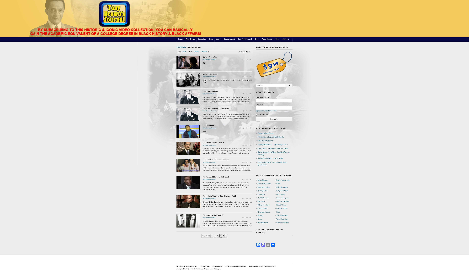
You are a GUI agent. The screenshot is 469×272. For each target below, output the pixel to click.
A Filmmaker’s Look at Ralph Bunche (271, 137)
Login (218, 39)
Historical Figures (282, 198)
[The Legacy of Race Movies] (188, 221)
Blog (256, 39)
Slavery (260, 215)
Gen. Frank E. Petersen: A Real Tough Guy (273, 148)
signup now (260, 111)
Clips (277, 39)
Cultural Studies (282, 187)
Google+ (217, 269)
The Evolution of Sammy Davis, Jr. (216, 160)
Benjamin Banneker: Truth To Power (270, 158)
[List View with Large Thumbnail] (249, 51)
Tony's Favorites (282, 219)
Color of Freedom (264, 187)
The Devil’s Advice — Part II (213, 143)
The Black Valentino (210, 91)
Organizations (262, 208)
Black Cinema (262, 180)
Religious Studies (264, 212)
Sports (260, 219)
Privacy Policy (218, 266)
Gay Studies (280, 194)
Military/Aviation (263, 205)
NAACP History (281, 205)
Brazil (278, 184)
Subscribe (202, 39)
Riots (278, 212)
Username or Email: (263, 97)
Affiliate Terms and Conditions (235, 266)
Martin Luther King (282, 201)
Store (211, 39)
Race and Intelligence (265, 141)
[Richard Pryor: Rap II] (188, 63)
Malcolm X (261, 201)
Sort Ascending (208, 51)
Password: (259, 105)
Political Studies (282, 208)
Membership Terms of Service (186, 266)
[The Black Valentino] (188, 97)
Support (285, 39)
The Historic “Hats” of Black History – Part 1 (219, 196)
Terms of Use (205, 266)
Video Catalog (267, 39)
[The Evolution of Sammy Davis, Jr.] (188, 165)
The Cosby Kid (208, 126)
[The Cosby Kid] (188, 131)
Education (261, 194)
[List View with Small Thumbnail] (244, 51)
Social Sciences (282, 215)
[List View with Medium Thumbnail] (247, 51)
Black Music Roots (264, 184)
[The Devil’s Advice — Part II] (188, 148)
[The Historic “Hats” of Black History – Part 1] (188, 202)
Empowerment (229, 39)
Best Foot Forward (245, 39)
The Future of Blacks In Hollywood (216, 177)
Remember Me (263, 115)
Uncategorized (263, 223)
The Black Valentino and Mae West (216, 108)
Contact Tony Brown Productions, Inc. (262, 266)
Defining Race (262, 191)
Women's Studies (282, 223)
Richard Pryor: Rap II (211, 57)
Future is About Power (265, 133)
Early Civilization (282, 191)
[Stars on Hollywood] (188, 80)
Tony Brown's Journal (209, 59)
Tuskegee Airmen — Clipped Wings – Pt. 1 (273, 144)
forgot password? (270, 111)
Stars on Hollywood (210, 74)
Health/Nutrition (263, 198)
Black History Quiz (283, 180)
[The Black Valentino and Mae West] (188, 114)
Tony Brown (190, 39)
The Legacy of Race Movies (213, 215)
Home (180, 39)
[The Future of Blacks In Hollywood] (188, 182)
